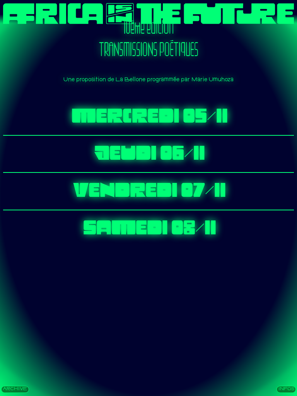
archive (15, 389)
